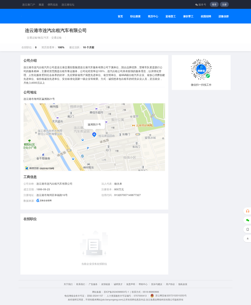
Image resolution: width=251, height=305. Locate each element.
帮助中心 (143, 284)
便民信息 (53, 4)
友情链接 (105, 284)
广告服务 (93, 284)
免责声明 (130, 284)
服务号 (202, 4)
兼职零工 (188, 16)
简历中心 (153, 16)
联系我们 (80, 284)
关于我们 (68, 284)
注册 (224, 4)
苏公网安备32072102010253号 (171, 295)
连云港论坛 (68, 4)
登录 (214, 4)
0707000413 (140, 295)
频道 (41, 4)
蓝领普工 (171, 16)
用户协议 (170, 284)
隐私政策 (182, 284)
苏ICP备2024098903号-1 (116, 291)
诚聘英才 (118, 284)
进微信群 (223, 16)
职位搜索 (135, 16)
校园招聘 (206, 16)
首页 (120, 16)
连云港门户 (28, 4)
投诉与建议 (156, 284)
